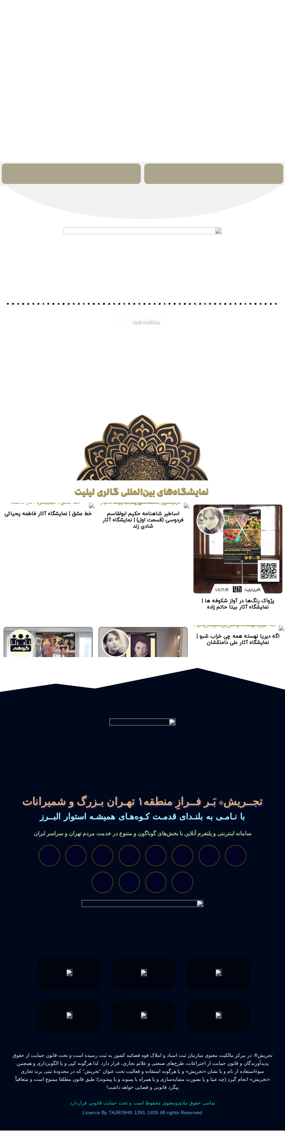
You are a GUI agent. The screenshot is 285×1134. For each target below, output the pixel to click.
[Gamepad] (49, 855)
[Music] (76, 855)
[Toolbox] (156, 882)
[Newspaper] (102, 882)
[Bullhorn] (129, 882)
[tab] (213, 173)
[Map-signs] (156, 855)
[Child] (209, 855)
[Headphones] (182, 882)
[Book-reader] (102, 855)
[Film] (235, 855)
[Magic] (129, 855)
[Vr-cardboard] (182, 855)
